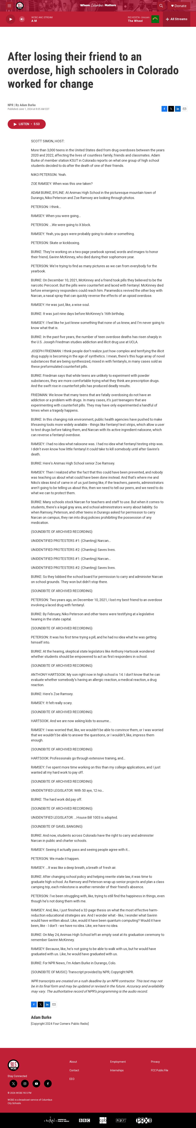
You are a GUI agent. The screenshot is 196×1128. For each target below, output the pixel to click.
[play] (10, 19)
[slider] (28, 19)
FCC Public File (159, 1070)
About (73, 1061)
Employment (118, 1061)
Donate (180, 6)
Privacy (155, 1061)
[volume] (22, 19)
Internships (117, 1070)
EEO (71, 1079)
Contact (74, 1070)
